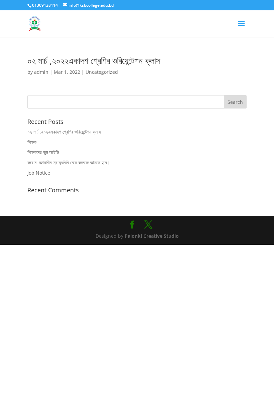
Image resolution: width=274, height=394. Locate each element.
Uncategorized (102, 72)
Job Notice (38, 173)
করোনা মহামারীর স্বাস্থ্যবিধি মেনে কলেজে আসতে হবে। (68, 162)
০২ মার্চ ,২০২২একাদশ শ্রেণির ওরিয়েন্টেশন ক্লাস (93, 60)
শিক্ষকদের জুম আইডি (43, 152)
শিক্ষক (31, 142)
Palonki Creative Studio (151, 236)
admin (41, 72)
